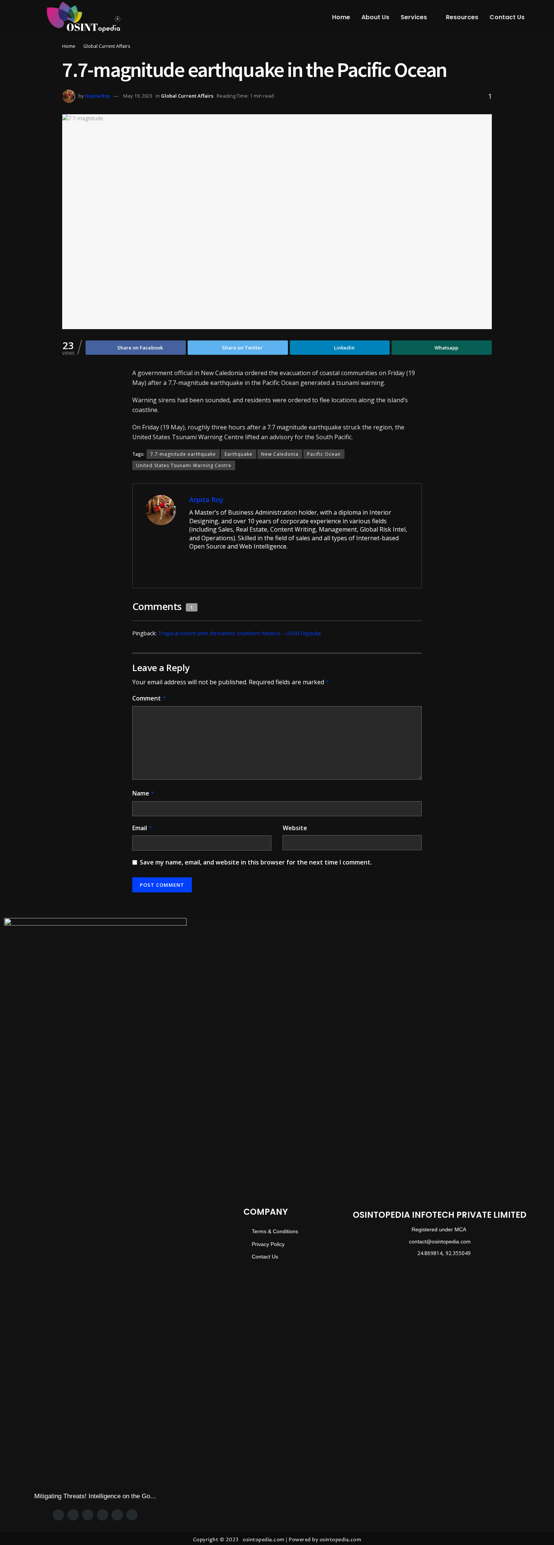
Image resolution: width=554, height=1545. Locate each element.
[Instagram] (87, 1514)
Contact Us (507, 17)
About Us (375, 17)
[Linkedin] (117, 1514)
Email (142, 828)
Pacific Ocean (324, 454)
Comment (149, 698)
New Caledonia (279, 454)
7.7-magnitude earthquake (183, 454)
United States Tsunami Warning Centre (183, 465)
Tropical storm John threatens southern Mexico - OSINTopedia (239, 633)
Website (295, 828)
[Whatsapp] (102, 1514)
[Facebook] (58, 1514)
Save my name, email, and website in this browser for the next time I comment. (256, 862)
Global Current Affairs (106, 46)
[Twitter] (73, 1514)
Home (341, 17)
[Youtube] (132, 1514)
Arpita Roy (97, 95)
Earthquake (239, 454)
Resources (462, 17)
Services (414, 17)
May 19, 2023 (137, 95)
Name (143, 793)
